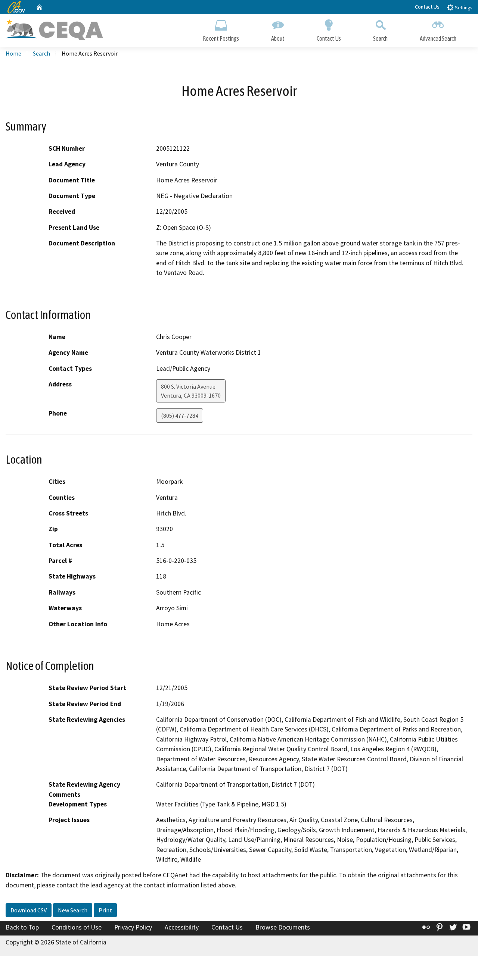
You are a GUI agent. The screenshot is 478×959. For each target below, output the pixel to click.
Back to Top (22, 927)
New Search (72, 910)
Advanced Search (438, 38)
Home (13, 53)
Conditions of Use (77, 927)
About (278, 38)
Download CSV (28, 910)
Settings (463, 7)
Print (105, 910)
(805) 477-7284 (179, 415)
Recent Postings (221, 38)
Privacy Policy (133, 927)
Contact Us (427, 6)
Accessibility (182, 927)
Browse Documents (282, 927)
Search (380, 38)
